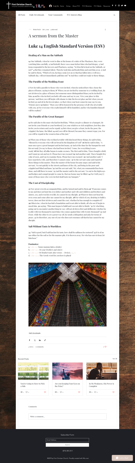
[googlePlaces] (112, 5)
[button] (114, 15)
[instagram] (119, 5)
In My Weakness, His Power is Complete (101, 384)
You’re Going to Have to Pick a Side (33, 384)
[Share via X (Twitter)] (35, 340)
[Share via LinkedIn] (40, 340)
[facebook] (116, 5)
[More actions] (105, 29)
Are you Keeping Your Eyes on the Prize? (67, 384)
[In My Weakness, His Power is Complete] (101, 371)
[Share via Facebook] (29, 340)
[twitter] (122, 5)
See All (115, 359)
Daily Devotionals (36, 15)
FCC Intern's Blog (74, 15)
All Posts (21, 15)
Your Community (55, 15)
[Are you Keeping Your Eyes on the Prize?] (67, 371)
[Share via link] (45, 340)
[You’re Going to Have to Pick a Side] (33, 371)
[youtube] (125, 5)
